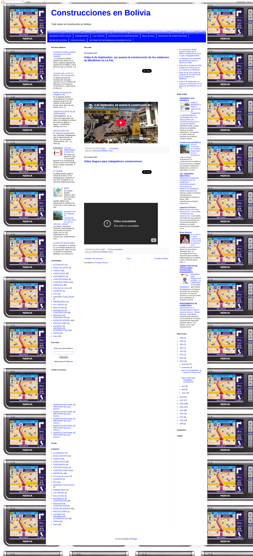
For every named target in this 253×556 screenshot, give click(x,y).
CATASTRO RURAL (138, 32)
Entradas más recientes (94, 258)
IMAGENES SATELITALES (60, 36)
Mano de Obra (148, 36)
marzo (184, 393)
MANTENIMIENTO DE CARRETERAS (188, 305)
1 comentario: (114, 148)
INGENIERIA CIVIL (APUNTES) (187, 99)
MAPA (66, 188)
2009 (182, 424)
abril (183, 389)
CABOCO (88, 32)
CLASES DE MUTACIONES (64, 243)
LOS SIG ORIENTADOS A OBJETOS (69, 150)
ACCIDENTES (55, 32)
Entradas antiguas (161, 258)
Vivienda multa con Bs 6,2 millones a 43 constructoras (63, 74)
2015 (182, 407)
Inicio (129, 258)
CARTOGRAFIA (119, 32)
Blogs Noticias (186, 232)
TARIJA (56, 333)
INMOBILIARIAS (82, 36)
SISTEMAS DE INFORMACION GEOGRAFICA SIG (110, 40)
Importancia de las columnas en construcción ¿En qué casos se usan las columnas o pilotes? (64, 218)
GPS (201, 32)
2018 (182, 397)
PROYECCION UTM (61, 131)
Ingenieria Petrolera (188, 207)
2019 (182, 361)
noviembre (186, 367)
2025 (182, 341)
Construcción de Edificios (190, 142)
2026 (182, 338)
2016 (182, 404)
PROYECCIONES (78, 40)
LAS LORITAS (98, 36)
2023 (182, 348)
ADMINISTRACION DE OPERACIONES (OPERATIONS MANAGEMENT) (189, 269)
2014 (182, 410)
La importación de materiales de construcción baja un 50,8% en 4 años (190, 61)
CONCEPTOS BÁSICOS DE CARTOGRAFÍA (64, 113)
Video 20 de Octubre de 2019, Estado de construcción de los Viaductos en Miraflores (190, 68)
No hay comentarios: (115, 249)
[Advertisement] (64, 385)
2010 (182, 420)
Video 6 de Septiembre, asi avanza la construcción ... (191, 372)
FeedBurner (68, 361)
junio (184, 386)
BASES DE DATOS (72, 32)
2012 (182, 417)
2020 (182, 358)
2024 (182, 345)
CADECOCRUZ (102, 32)
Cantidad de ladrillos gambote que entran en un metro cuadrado (64, 54)
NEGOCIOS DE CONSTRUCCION (172, 36)
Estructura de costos (61, 288)
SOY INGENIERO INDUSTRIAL (187, 175)
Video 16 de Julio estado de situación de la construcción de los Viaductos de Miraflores (189, 76)
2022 (182, 351)
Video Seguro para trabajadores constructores (113, 161)
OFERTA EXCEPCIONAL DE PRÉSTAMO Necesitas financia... (64, 407)
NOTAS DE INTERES (58, 40)
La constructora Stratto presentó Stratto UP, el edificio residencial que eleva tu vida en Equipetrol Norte (190, 52)
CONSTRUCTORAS (159, 32)
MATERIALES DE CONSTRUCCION (123, 36)
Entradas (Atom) (101, 263)
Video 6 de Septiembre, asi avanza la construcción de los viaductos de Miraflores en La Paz (190, 85)
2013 (182, 414)
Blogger (134, 539)
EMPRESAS (176, 32)
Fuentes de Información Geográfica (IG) (62, 94)
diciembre (186, 364)
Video (111, 151)
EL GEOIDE (58, 171)
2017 (182, 400)
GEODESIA (190, 32)
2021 (182, 355)
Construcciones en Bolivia (100, 12)
